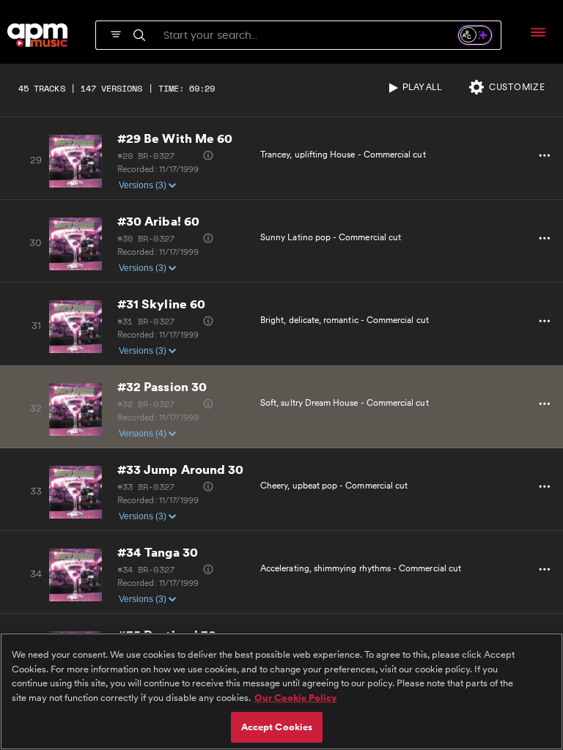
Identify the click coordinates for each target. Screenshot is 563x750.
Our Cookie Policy (295, 697)
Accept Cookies (277, 726)
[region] (281, 691)
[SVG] (115, 33)
